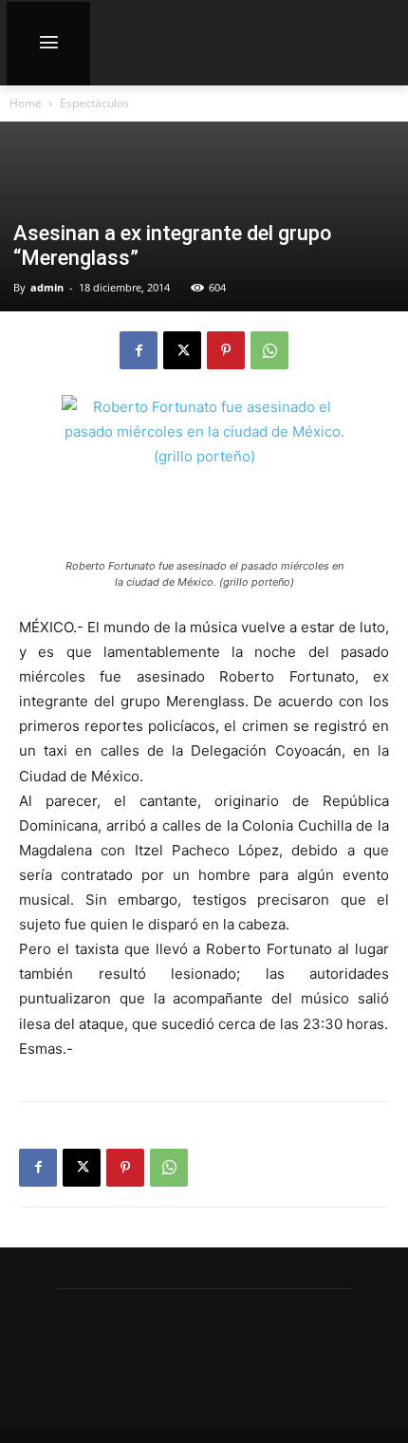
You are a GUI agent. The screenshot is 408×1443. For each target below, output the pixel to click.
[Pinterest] (226, 350)
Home (25, 103)
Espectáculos (94, 103)
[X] (182, 350)
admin (47, 287)
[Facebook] (139, 350)
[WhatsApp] (269, 350)
